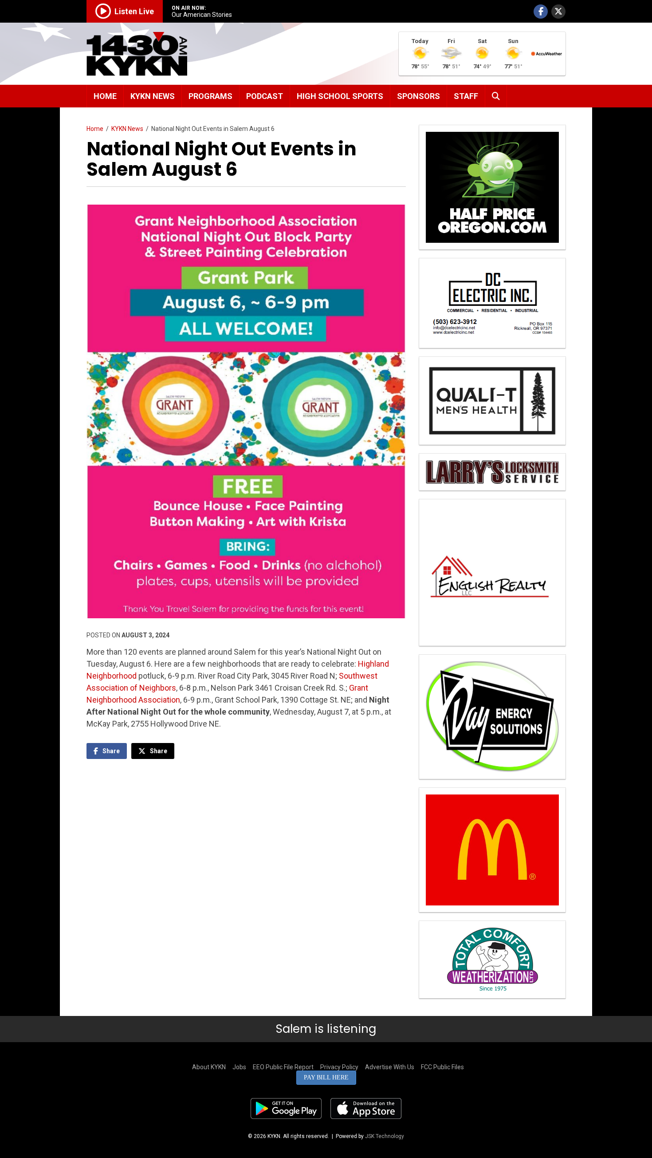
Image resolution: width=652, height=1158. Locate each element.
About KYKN (209, 1067)
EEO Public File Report (283, 1067)
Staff (466, 96)
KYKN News (152, 96)
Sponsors (418, 96)
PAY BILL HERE (326, 1077)
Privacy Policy (339, 1067)
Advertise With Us (389, 1067)
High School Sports (340, 96)
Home (105, 96)
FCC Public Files (442, 1067)
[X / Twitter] (558, 11)
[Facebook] (541, 11)
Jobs (239, 1067)
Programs (210, 96)
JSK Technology (384, 1136)
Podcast (264, 96)
